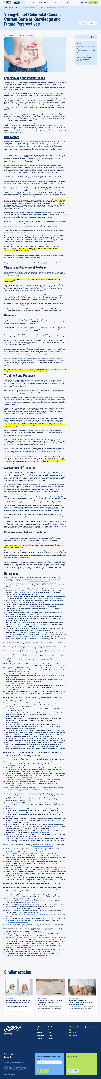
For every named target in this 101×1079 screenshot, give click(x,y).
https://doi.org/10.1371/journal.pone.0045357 (18, 683)
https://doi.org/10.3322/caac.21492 (39, 581)
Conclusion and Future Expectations (83, 60)
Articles (46, 2)
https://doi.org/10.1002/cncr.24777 (43, 846)
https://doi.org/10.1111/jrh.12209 (20, 671)
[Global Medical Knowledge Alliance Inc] (8, 1037)
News (62, 2)
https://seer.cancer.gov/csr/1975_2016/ (26, 592)
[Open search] (82, 2)
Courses (57, 2)
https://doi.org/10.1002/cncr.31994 (42, 832)
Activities (35, 2)
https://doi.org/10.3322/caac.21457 (18, 922)
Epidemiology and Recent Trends (86, 46)
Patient (22, 2)
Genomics (79, 53)
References (80, 63)
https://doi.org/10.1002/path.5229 (31, 902)
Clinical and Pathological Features (86, 50)
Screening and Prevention (84, 57)
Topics (41, 2)
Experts (52, 2)
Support (92, 2)
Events (66, 2)
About (30, 2)
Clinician (16, 2)
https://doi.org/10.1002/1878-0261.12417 (48, 869)
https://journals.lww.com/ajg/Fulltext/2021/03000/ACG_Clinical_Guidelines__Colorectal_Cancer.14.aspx (35, 937)
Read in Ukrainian (29, 35)
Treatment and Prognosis (83, 55)
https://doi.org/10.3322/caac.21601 (30, 610)
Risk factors (80, 48)
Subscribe (42, 1070)
